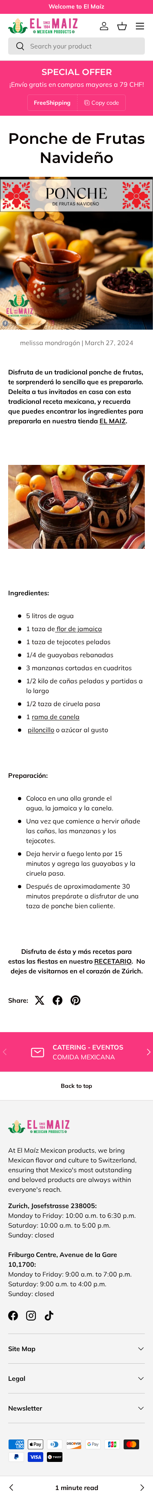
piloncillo (41, 730)
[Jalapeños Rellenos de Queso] (141, 1487)
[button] (122, 26)
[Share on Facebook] (58, 1000)
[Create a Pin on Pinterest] (75, 1000)
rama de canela (56, 717)
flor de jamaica (79, 629)
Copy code (105, 102)
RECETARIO (112, 961)
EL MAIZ (113, 421)
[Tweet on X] (40, 1000)
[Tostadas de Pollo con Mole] (11, 1487)
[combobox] (76, 46)
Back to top (76, 1086)
